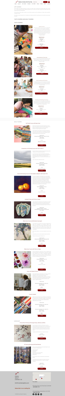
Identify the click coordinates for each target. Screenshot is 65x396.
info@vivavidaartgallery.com (22, 383)
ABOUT (17, 378)
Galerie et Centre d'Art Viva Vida (25, 2)
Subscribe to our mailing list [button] (22, 388)
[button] (49, 2)
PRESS (17, 376)
